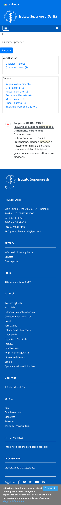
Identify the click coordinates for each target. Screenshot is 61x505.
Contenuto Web (17, 67)
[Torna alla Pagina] (2, 34)
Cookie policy (11, 261)
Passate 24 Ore (17, 91)
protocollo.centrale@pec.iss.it (25, 231)
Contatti (9, 257)
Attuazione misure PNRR (18, 282)
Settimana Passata (19, 95)
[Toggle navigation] (6, 28)
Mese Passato (16, 99)
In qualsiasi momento (18, 84)
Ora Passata (15, 87)
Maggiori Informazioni (13, 501)
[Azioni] (5, 5)
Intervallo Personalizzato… (21, 106)
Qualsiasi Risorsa (15, 63)
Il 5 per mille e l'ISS (15, 387)
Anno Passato (16, 102)
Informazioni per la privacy (19, 252)
